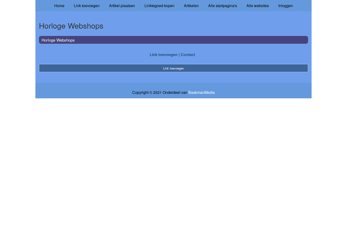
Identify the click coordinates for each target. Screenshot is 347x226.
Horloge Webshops (58, 40)
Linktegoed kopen (159, 5)
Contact (188, 54)
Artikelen (191, 5)
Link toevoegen (87, 5)
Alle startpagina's (222, 5)
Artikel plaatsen (122, 5)
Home (59, 5)
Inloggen (285, 5)
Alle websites (257, 5)
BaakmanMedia (201, 92)
